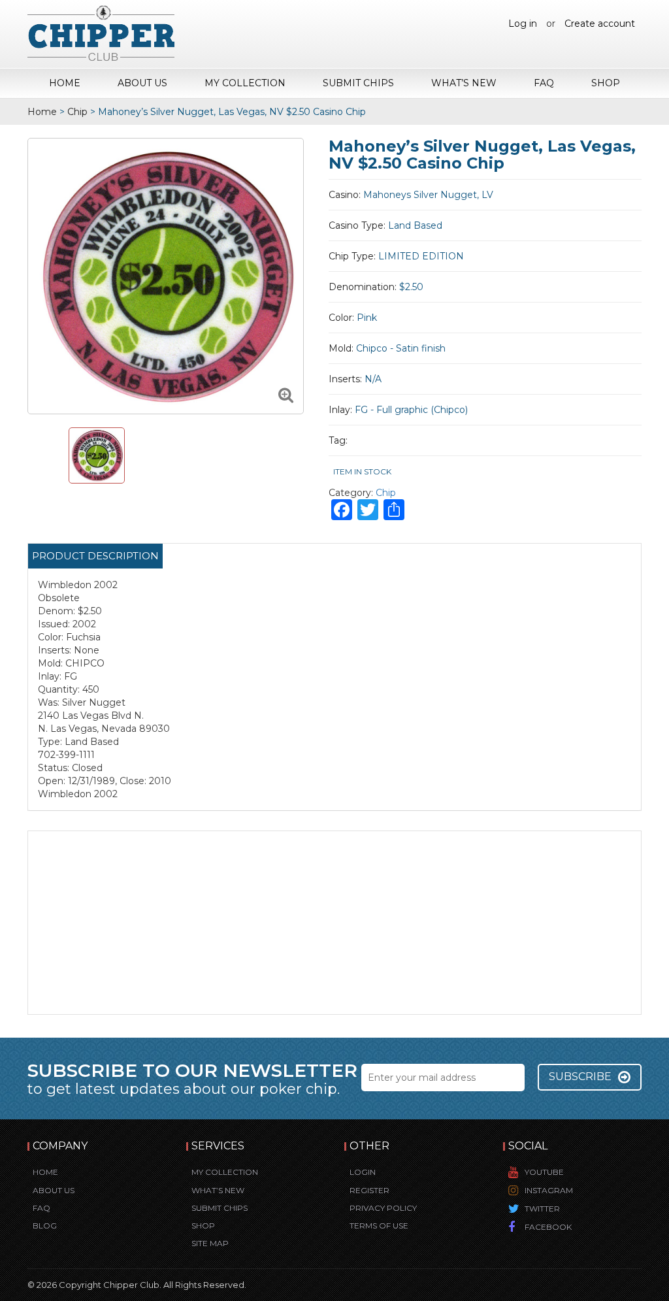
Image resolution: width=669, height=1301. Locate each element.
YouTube (544, 1172)
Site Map (210, 1243)
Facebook (548, 1227)
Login (363, 1172)
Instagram (549, 1190)
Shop (605, 83)
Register (369, 1190)
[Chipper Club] (100, 33)
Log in (522, 23)
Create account (599, 23)
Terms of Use (379, 1225)
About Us (142, 83)
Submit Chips (358, 83)
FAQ (544, 83)
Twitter (542, 1208)
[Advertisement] (334, 922)
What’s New (464, 83)
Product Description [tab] (95, 556)
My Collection (245, 83)
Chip (77, 112)
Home (64, 83)
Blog (45, 1225)
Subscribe (580, 1076)
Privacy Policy (383, 1208)
